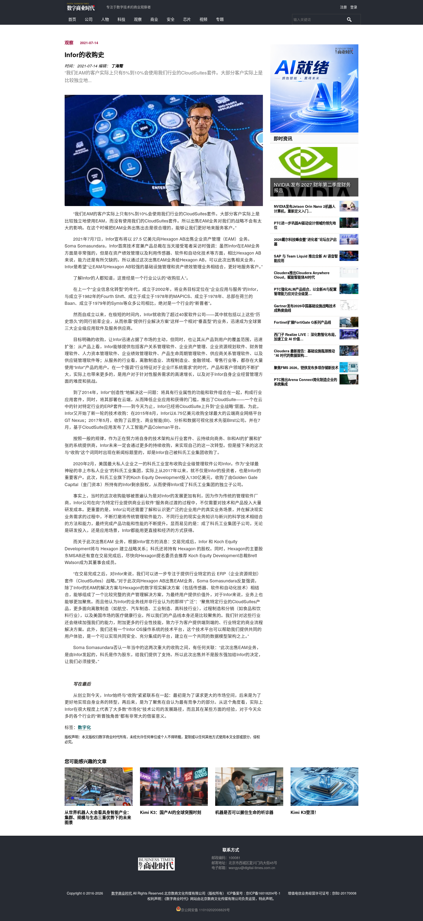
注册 (343, 6)
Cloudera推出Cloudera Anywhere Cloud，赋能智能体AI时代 (301, 275)
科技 (121, 19)
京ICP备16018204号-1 (263, 893)
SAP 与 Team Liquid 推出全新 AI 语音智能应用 (306, 258)
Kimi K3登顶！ (304, 812)
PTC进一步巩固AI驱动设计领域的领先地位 (305, 225)
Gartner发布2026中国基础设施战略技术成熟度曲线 (305, 308)
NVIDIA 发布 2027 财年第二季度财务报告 (312, 187)
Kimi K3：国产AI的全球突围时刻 (170, 812)
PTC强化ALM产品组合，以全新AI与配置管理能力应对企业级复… (305, 291)
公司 (89, 19)
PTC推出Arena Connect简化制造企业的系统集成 (305, 381)
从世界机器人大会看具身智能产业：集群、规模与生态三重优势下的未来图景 (98, 817)
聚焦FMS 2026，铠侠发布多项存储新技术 (306, 367)
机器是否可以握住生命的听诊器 (244, 812)
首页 (72, 19)
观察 (138, 19)
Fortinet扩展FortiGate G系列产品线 (302, 322)
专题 (220, 19)
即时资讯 (283, 138)
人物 (105, 19)
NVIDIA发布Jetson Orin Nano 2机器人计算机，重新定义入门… (304, 208)
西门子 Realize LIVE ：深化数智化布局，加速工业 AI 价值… (306, 336)
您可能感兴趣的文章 (85, 761)
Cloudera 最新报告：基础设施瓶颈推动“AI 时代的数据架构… (304, 353)
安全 (171, 19)
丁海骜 (117, 66)
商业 (154, 19)
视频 (203, 19)
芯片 (187, 19)
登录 (353, 6)
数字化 (84, 727)
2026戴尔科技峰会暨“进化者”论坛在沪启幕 (305, 241)
